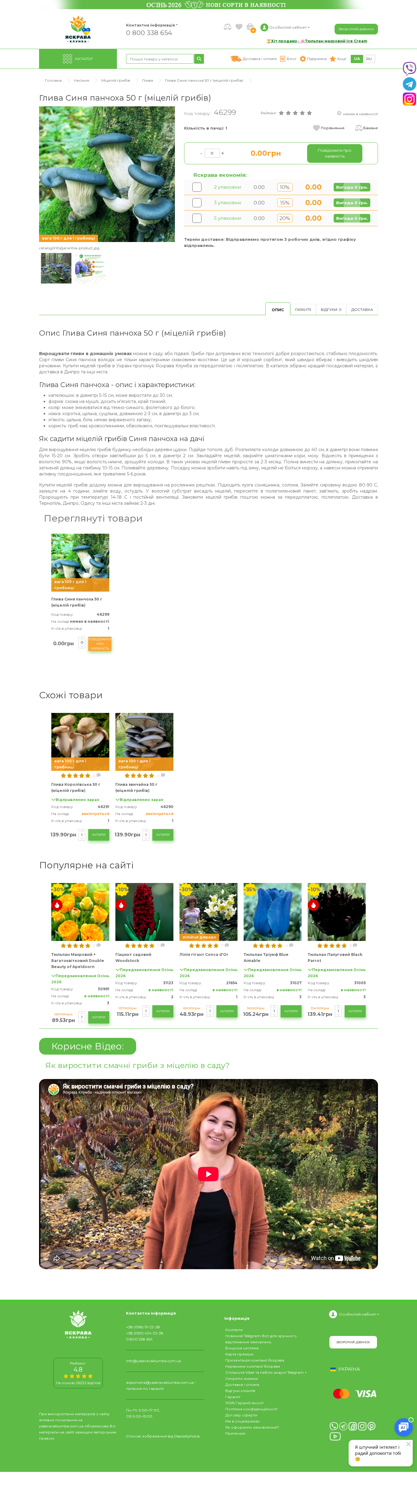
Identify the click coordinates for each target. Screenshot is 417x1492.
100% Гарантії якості (244, 1403)
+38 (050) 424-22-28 (144, 1333)
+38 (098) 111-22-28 (143, 1327)
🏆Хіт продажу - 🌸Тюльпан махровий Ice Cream (317, 41)
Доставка (362, 309)
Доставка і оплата (242, 1384)
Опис (278, 310)
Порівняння (332, 128)
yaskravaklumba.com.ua (61, 1426)
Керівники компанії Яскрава (252, 1366)
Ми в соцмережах (242, 1421)
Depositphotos (187, 1436)
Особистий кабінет (357, 1314)
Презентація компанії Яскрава (254, 1360)
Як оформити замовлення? (252, 1427)
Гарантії (303, 309)
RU (369, 58)
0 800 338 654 (149, 32)
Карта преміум (239, 1354)
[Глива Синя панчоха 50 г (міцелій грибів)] (107, 174)
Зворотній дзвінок (356, 29)
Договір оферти (241, 1415)
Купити (98, 835)
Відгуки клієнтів (240, 1390)
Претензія (235, 1433)
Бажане (370, 128)
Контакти (234, 1329)
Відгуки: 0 (331, 309)
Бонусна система (242, 1348)
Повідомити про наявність (100, 643)
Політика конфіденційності (251, 1409)
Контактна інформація (150, 25)
